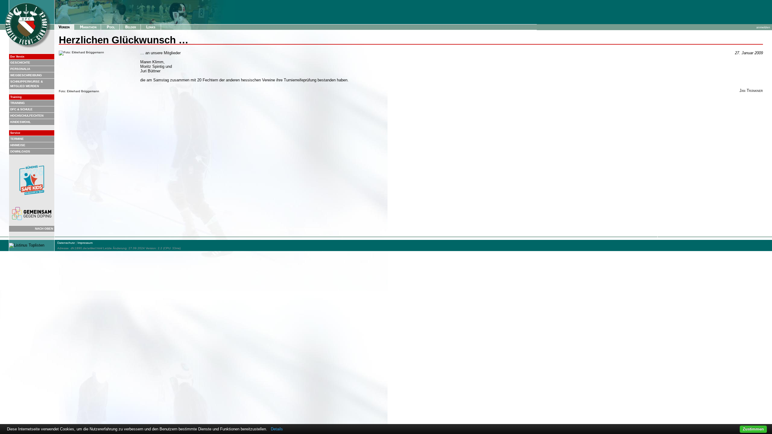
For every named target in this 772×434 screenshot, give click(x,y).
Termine (17, 138)
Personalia (20, 69)
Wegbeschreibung (26, 75)
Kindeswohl (20, 122)
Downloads (20, 151)
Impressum (85, 242)
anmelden (763, 27)
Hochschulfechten (26, 115)
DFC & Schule (21, 109)
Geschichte (20, 62)
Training (17, 103)
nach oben (44, 228)
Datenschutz (66, 242)
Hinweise (17, 145)
